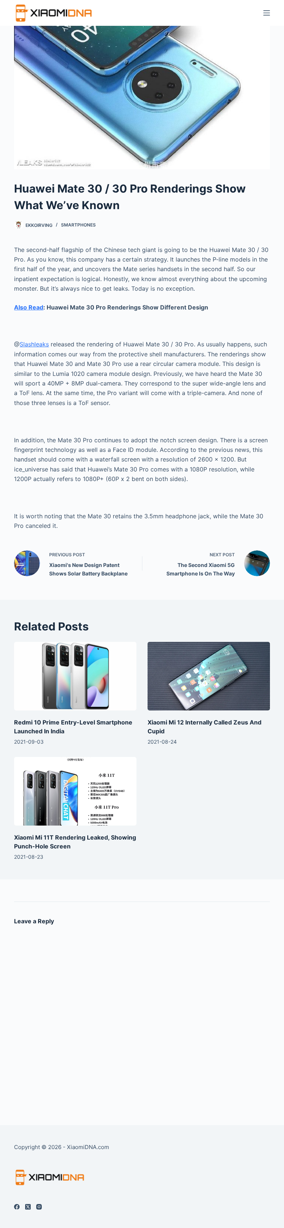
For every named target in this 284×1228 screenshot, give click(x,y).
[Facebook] (17, 1207)
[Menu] (266, 13)
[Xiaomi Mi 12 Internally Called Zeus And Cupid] (209, 676)
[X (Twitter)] (28, 1207)
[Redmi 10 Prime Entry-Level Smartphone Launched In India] (75, 676)
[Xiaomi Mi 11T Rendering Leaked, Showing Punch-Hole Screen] (75, 791)
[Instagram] (39, 1207)
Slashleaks (34, 344)
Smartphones (78, 225)
